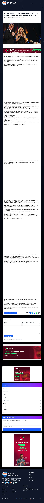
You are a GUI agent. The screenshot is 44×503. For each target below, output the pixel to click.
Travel (13, 492)
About (32, 3)
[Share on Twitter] (32, 313)
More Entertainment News (10, 312)
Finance (3, 492)
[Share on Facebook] (30, 313)
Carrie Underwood (8, 56)
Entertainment (4, 491)
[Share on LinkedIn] (34, 313)
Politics (3, 494)
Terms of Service (32, 480)
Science (13, 489)
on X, (24, 123)
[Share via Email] (39, 313)
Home (18, 3)
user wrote (30, 202)
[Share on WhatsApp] (36, 313)
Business (3, 488)
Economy (4, 489)
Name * (5, 322)
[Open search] (40, 3)
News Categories (24, 3)
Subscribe (22, 429)
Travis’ (24, 108)
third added (7, 206)
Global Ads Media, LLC (20, 498)
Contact (36, 3)
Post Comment (8, 336)
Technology (14, 491)
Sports (13, 488)
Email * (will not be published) (28, 322)
